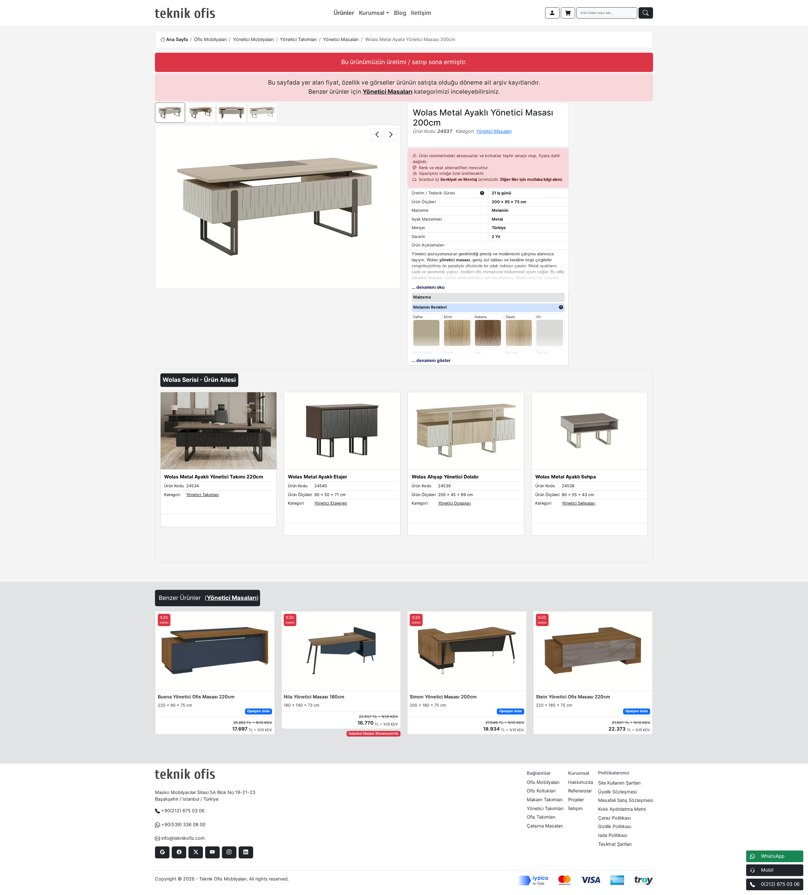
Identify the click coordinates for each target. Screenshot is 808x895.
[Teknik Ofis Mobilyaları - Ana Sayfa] (185, 13)
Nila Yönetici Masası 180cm (314, 696)
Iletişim (421, 12)
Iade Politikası (612, 835)
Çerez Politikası (614, 818)
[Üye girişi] (552, 13)
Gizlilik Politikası (614, 826)
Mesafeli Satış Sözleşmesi (625, 800)
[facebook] (179, 852)
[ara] (646, 13)
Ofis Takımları (541, 817)
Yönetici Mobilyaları (253, 39)
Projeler (576, 799)
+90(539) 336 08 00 (183, 824)
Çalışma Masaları (545, 825)
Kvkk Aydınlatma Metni (622, 809)
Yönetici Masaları (341, 39)
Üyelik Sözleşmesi (617, 791)
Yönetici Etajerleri (330, 503)
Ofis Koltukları (541, 790)
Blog (400, 12)
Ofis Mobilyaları (210, 39)
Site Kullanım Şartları (619, 782)
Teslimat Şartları (615, 844)
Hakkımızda (580, 782)
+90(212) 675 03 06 (183, 810)
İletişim (575, 808)
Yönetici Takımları (298, 39)
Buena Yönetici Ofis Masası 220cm (196, 696)
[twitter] (195, 852)
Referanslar (580, 790)
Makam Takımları (544, 799)
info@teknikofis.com (183, 838)
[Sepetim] (568, 13)
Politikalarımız (613, 772)
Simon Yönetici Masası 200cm (443, 696)
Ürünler (344, 12)
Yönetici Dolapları (454, 503)
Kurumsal (371, 12)
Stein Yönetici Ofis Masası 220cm (573, 696)
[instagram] (229, 852)
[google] (162, 852)
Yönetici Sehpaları (578, 503)
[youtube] (212, 852)
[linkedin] (246, 852)
